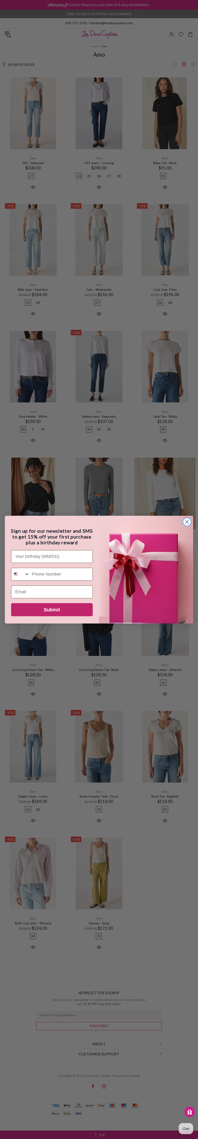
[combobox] (20, 574)
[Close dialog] (187, 522)
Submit (52, 609)
